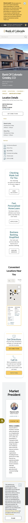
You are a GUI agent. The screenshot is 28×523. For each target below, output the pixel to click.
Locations (11, 91)
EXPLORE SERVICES (14, 251)
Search (13, 280)
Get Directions (13, 113)
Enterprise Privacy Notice (11, 511)
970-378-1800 (6, 109)
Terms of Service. (9, 514)
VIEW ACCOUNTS (14, 191)
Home (4, 91)
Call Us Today (14, 372)
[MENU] (2, 25)
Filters (20, 279)
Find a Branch (26, 25)
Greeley (4, 93)
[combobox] (12, 37)
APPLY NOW (14, 221)
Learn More (14, 416)
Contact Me (14, 421)
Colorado (20, 91)
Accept (13, 518)
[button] (16, 293)
